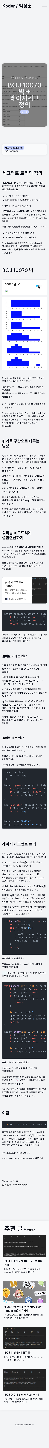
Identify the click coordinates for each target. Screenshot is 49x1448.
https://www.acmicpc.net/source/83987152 (22, 1158)
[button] (44, 6)
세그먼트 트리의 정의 (14, 148)
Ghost (31, 1424)
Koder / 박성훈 (17, 6)
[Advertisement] (24, 37)
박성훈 (15, 1181)
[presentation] (25, 378)
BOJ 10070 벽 (11, 151)
